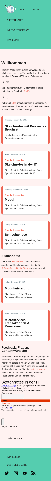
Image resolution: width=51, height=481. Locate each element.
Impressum (13, 457)
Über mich (13, 40)
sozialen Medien (37, 369)
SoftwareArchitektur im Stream (15, 268)
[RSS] (33, 473)
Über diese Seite (17, 465)
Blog (36, 9)
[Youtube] (24, 473)
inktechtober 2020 (18, 30)
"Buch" (26, 91)
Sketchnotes (15, 20)
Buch (23, 9)
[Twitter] (7, 473)
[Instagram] (16, 473)
